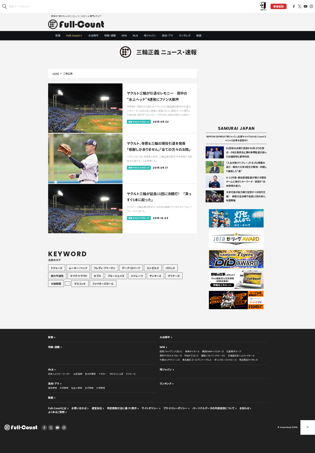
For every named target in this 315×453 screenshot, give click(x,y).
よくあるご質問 (56, 412)
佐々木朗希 (90, 373)
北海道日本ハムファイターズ (241, 355)
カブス (97, 276)
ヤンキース (155, 276)
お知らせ (244, 408)
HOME (55, 73)
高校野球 (52, 387)
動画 (198, 35)
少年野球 (100, 387)
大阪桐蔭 (56, 283)
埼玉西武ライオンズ (248, 359)
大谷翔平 (93, 35)
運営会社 (97, 408)
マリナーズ (174, 276)
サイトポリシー (150, 408)
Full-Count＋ (74, 35)
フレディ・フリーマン (104, 268)
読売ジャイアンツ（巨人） (171, 351)
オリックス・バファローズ (225, 359)
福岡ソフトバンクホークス (213, 355)
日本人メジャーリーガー (59, 373)
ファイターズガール (103, 283)
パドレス (170, 268)
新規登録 (278, 6)
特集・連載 (110, 35)
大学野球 (64, 387)
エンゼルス (153, 268)
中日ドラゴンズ (191, 355)
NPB (124, 35)
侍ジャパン (150, 35)
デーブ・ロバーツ (131, 268)
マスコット (80, 283)
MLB (135, 35)
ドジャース (56, 268)
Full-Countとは (57, 408)
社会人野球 (76, 387)
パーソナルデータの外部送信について (213, 408)
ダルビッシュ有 (116, 373)
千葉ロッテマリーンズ (170, 359)
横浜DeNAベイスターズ (213, 351)
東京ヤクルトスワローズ (171, 355)
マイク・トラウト (78, 276)
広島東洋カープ (233, 351)
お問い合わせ (79, 408)
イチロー (102, 373)
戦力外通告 (57, 276)
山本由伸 (77, 373)
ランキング (184, 35)
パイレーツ (137, 276)
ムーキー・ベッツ (78, 268)
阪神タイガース (192, 351)
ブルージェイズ (116, 276)
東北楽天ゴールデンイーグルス (196, 359)
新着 (58, 35)
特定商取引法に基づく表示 (122, 408)
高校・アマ (167, 35)
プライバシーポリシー (175, 408)
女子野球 (89, 387)
